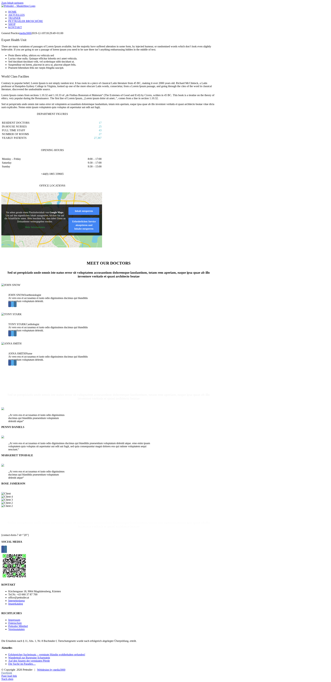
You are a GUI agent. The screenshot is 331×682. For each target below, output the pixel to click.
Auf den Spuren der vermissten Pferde (29, 660)
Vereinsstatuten (16, 629)
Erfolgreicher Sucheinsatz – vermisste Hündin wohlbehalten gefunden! (46, 654)
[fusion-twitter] (12, 304)
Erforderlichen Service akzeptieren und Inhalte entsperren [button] (84, 225)
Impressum (14, 619)
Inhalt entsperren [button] (84, 211)
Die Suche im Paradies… (22, 663)
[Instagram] (5, 550)
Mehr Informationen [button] (35, 227)
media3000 (25, 33)
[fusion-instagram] (15, 304)
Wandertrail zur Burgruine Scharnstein (29, 657)
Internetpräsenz (16, 600)
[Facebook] (2, 550)
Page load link (9, 675)
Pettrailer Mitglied (18, 626)
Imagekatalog (15, 603)
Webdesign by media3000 (51, 669)
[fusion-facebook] (9, 304)
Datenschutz (15, 623)
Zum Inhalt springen (12, 2)
